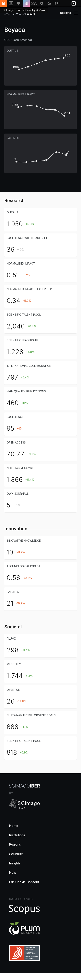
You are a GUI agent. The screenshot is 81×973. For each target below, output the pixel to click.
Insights (14, 863)
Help (12, 872)
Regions (15, 844)
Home (13, 826)
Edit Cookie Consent (24, 882)
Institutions (17, 835)
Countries (16, 854)
